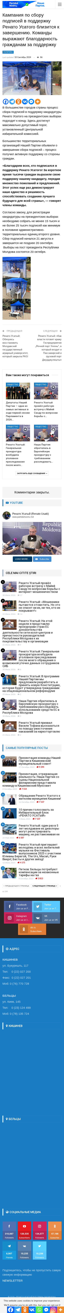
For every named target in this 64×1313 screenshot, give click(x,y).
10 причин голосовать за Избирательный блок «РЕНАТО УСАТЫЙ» (36, 812)
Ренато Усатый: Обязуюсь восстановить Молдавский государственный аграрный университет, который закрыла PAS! (15, 346)
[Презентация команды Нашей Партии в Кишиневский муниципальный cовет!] (9, 761)
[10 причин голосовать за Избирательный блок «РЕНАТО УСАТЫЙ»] (9, 813)
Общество (12, 384)
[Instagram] (53, 1310)
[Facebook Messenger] (31, 101)
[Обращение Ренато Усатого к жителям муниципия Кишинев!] (9, 799)
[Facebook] (6, 101)
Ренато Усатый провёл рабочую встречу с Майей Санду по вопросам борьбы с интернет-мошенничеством (39, 587)
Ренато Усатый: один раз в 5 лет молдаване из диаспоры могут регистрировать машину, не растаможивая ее (39, 830)
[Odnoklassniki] (18, 101)
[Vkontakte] (25, 101)
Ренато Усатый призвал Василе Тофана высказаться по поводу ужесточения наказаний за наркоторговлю (39, 727)
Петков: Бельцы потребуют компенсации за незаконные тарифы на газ (39, 872)
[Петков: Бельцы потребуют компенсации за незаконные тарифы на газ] (9, 873)
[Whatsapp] (39, 1310)
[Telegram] (12, 101)
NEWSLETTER (12, 1280)
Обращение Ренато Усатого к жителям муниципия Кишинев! (40, 797)
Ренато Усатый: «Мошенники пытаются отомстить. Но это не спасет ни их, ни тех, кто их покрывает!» (39, 606)
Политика (8, 52)
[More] (38, 101)
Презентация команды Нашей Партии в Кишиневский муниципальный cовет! (40, 760)
